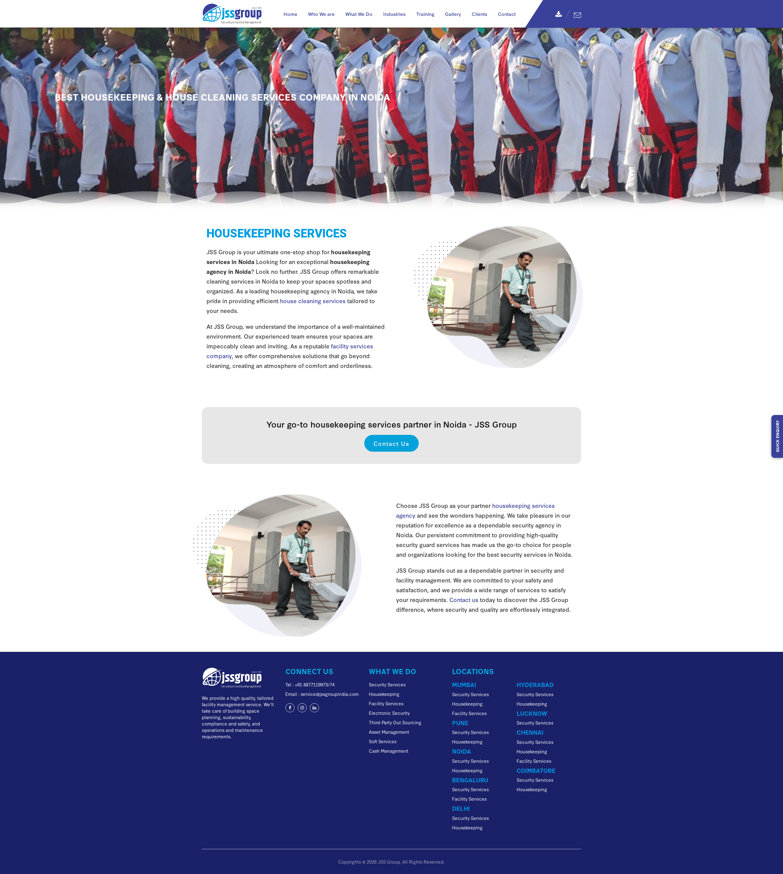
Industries (394, 13)
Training (425, 13)
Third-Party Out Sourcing (395, 722)
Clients (479, 13)
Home (290, 13)
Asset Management (389, 732)
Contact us (463, 599)
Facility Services (386, 703)
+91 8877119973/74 (315, 684)
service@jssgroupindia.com (330, 694)
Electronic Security (389, 713)
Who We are (321, 13)
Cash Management (388, 750)
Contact (507, 13)
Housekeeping (384, 694)
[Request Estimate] (577, 14)
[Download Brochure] (558, 14)
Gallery (453, 13)
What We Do (359, 13)
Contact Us (391, 443)
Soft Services (382, 741)
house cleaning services (313, 300)
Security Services (387, 684)
